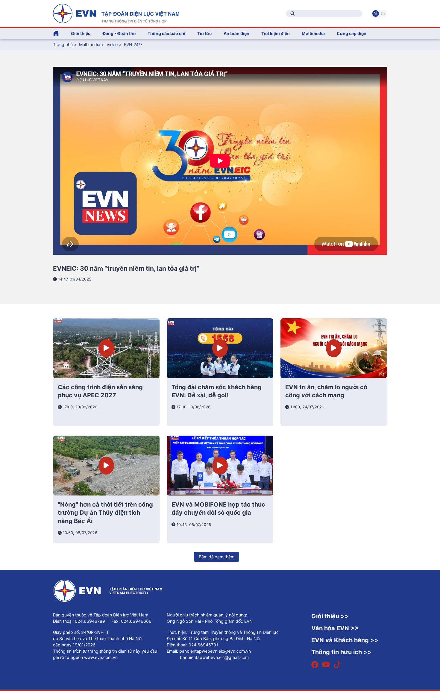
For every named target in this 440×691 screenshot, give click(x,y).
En (383, 13)
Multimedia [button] (313, 33)
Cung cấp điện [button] (351, 33)
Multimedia (89, 44)
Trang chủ (63, 44)
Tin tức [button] (204, 33)
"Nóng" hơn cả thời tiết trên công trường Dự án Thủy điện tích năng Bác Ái (105, 513)
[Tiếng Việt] (116, 13)
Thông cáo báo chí (166, 33)
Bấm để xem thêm (216, 556)
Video (112, 44)
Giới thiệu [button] (81, 33)
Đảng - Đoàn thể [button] (119, 33)
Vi (375, 13)
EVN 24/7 (133, 44)
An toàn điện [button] (236, 33)
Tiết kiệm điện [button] (275, 33)
